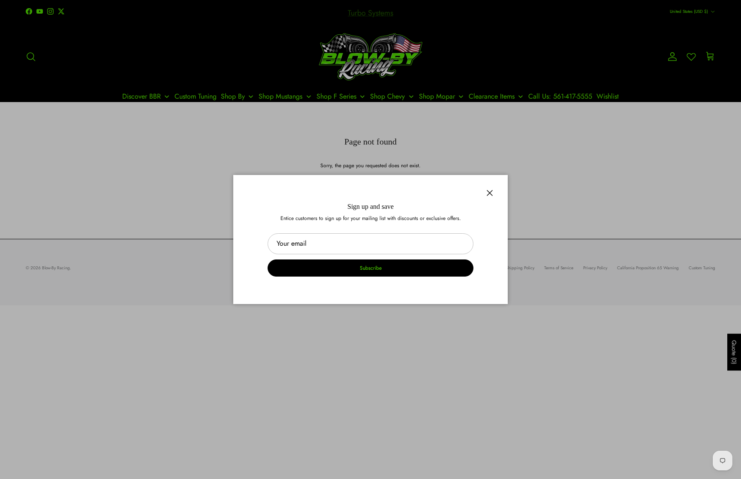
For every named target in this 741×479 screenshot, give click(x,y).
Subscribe (371, 268)
